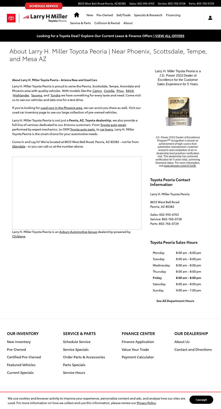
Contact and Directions (193, 349)
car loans (106, 129)
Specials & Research (148, 15)
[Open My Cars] (209, 18)
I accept (201, 399)
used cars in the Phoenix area (61, 107)
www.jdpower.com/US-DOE (180, 165)
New (90, 15)
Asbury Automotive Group (78, 232)
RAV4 (130, 90)
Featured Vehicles (21, 364)
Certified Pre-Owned (24, 356)
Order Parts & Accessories (84, 356)
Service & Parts (80, 23)
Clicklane (18, 236)
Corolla (109, 90)
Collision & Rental (107, 23)
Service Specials (76, 349)
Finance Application (138, 341)
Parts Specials (74, 364)
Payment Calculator (138, 356)
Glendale (18, 146)
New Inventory (19, 341)
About (128, 23)
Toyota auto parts (82, 129)
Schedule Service (76, 341)
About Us (182, 341)
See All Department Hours (175, 301)
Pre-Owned (104, 15)
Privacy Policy (146, 403)
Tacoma (36, 95)
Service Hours (74, 372)
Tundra (55, 95)
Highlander (21, 95)
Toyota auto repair (113, 125)
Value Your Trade (135, 349)
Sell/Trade (123, 15)
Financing (173, 15)
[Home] (13, 18)
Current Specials (20, 372)
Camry (97, 90)
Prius (120, 90)
